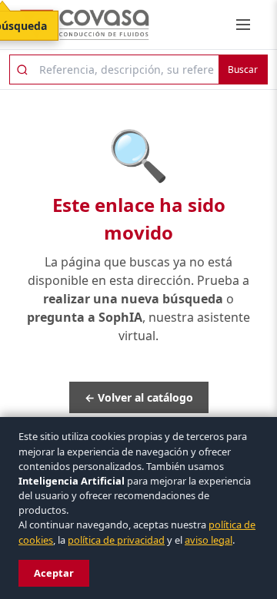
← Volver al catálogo (139, 397)
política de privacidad (116, 540)
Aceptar (54, 573)
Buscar (243, 69)
